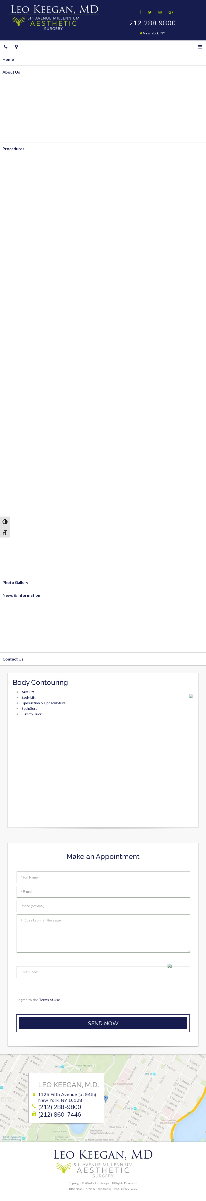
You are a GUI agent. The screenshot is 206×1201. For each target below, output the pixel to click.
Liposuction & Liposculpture (29, 173)
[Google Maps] (16, 46)
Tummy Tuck (14, 186)
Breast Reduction (19, 263)
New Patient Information (26, 620)
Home (8, 59)
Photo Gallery (15, 582)
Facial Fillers (14, 518)
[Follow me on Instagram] (158, 12)
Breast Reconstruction (24, 326)
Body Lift (11, 199)
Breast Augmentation (23, 276)
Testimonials (14, 135)
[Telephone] (5, 46)
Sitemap (77, 1188)
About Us (11, 72)
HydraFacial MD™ (19, 543)
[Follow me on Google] (169, 12)
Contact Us (13, 659)
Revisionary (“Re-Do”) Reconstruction (37, 377)
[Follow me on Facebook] (138, 12)
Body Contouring (19, 161)
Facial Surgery (16, 416)
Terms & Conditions (97, 1188)
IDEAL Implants (17, 288)
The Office (12, 110)
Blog (7, 607)
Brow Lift (11, 441)
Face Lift (11, 428)
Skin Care (11, 569)
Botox (8, 505)
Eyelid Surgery (16, 454)
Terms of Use (49, 1000)
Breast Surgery (17, 237)
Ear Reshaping (16, 480)
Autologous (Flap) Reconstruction (34, 339)
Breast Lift (13, 250)
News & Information (21, 595)
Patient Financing (19, 633)
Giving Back (13, 123)
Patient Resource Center (25, 646)
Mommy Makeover (20, 301)
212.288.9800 (152, 23)
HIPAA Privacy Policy (124, 1188)
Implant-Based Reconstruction (31, 352)
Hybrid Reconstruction (24, 365)
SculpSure (12, 225)
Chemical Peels (16, 531)
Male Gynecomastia (21, 314)
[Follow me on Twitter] (148, 12)
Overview (12, 84)
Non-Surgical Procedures (26, 492)
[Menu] (200, 46)
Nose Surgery (15, 467)
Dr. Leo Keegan (17, 97)
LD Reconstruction (20, 390)
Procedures (13, 148)
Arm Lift (10, 212)
